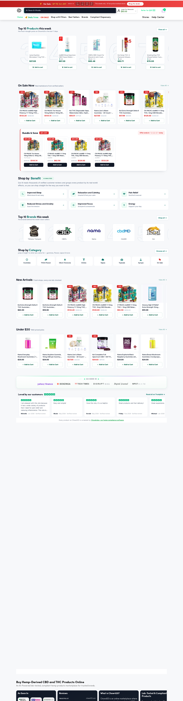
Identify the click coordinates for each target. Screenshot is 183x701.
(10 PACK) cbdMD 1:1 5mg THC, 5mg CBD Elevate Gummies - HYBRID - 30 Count (81, 156)
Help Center (158, 17)
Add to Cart (33, 165)
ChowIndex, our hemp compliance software (107, 420)
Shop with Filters (58, 17)
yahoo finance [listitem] (45, 384)
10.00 (124, 12)
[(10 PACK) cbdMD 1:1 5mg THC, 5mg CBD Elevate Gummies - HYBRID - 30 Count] (81, 145)
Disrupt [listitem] (101, 383)
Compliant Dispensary (100, 17)
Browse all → (161, 251)
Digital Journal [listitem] (121, 383)
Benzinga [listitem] (65, 383)
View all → (162, 29)
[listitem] (32, 232)
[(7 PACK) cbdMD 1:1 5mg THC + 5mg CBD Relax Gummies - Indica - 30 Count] (57, 145)
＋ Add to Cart (29, 121)
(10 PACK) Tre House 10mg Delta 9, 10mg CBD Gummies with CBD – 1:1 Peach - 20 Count (33, 156)
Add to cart (31, 67)
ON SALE (45, 17)
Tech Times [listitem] (82, 383)
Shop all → (162, 218)
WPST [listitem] (139, 383)
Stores (145, 17)
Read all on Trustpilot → (155, 394)
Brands (85, 17)
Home (20, 17)
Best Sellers (74, 17)
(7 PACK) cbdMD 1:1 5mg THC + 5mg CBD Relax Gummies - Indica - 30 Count (57, 156)
